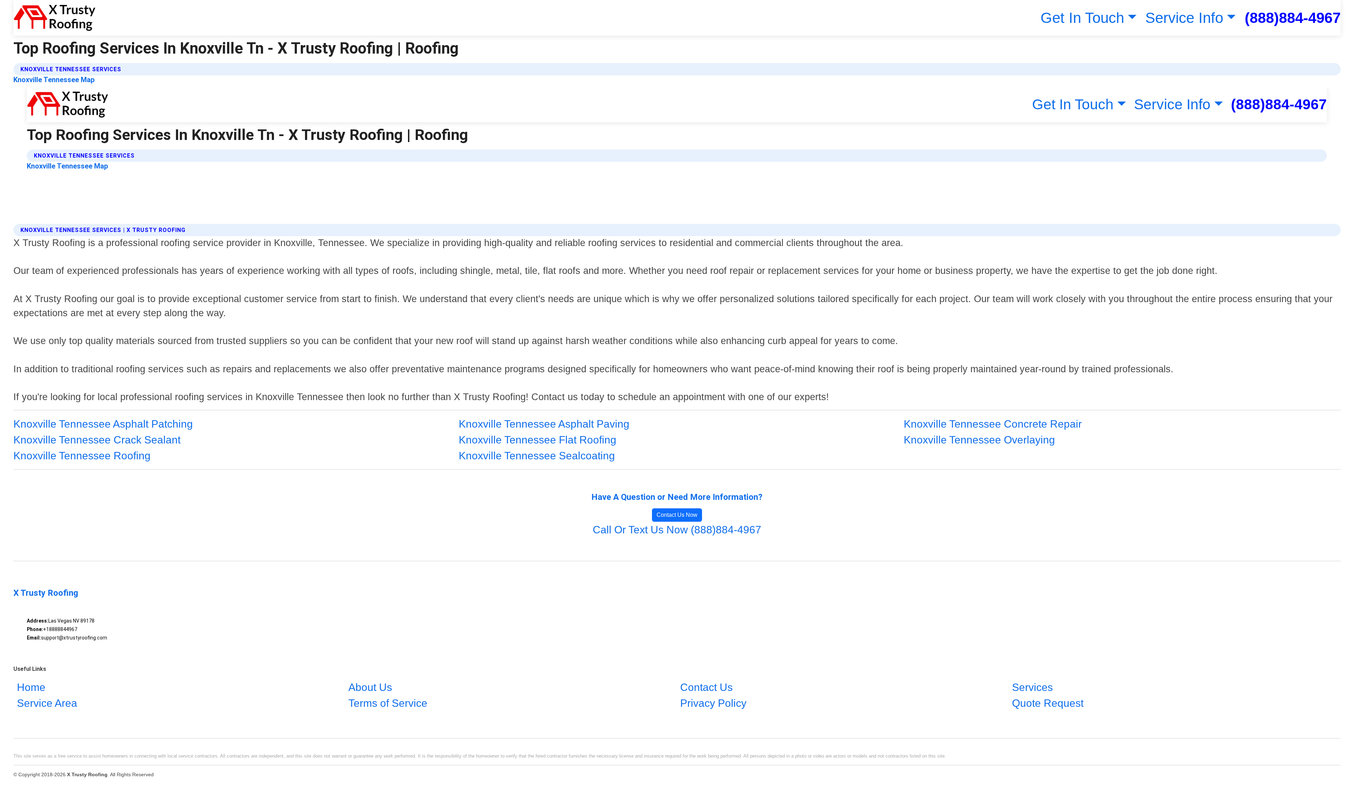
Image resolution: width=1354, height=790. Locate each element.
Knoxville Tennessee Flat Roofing (537, 440)
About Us (370, 687)
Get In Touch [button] (1082, 18)
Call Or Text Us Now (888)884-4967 (677, 529)
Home (31, 687)
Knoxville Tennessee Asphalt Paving (544, 424)
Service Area (47, 703)
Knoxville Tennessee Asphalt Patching (103, 424)
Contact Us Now (677, 515)
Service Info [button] (1184, 18)
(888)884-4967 (1293, 18)
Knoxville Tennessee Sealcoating (537, 455)
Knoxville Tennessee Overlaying (979, 440)
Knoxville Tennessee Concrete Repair (993, 424)
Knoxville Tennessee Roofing (82, 455)
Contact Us (706, 687)
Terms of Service (387, 703)
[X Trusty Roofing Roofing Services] (54, 18)
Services (1032, 687)
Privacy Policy (713, 703)
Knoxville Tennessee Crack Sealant (97, 440)
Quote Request (1048, 703)
